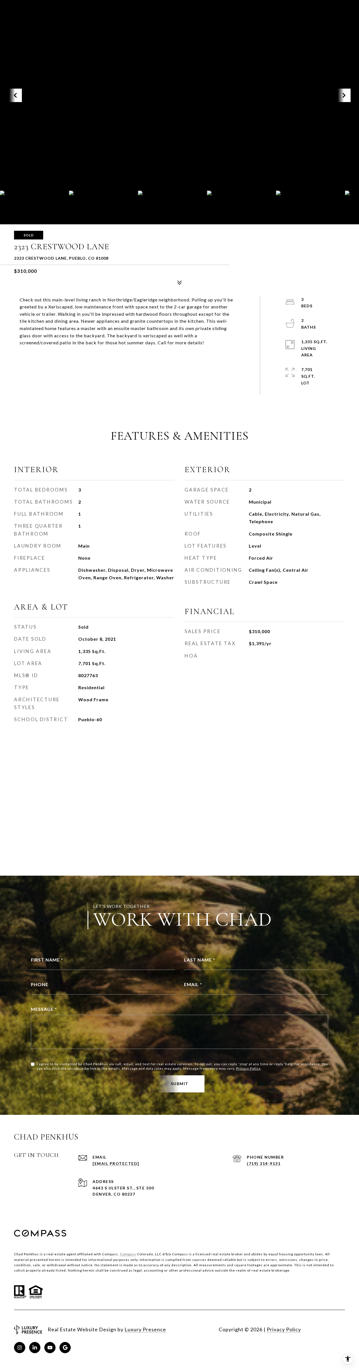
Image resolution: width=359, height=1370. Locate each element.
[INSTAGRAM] (19, 1347)
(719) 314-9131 (263, 1163)
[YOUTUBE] (50, 1347)
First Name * (47, 959)
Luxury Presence (145, 1329)
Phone (39, 984)
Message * (44, 1009)
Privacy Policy (248, 1068)
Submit (179, 1083)
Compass (128, 1254)
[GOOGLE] (65, 1347)
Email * (193, 984)
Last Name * (199, 959)
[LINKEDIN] (34, 1347)
